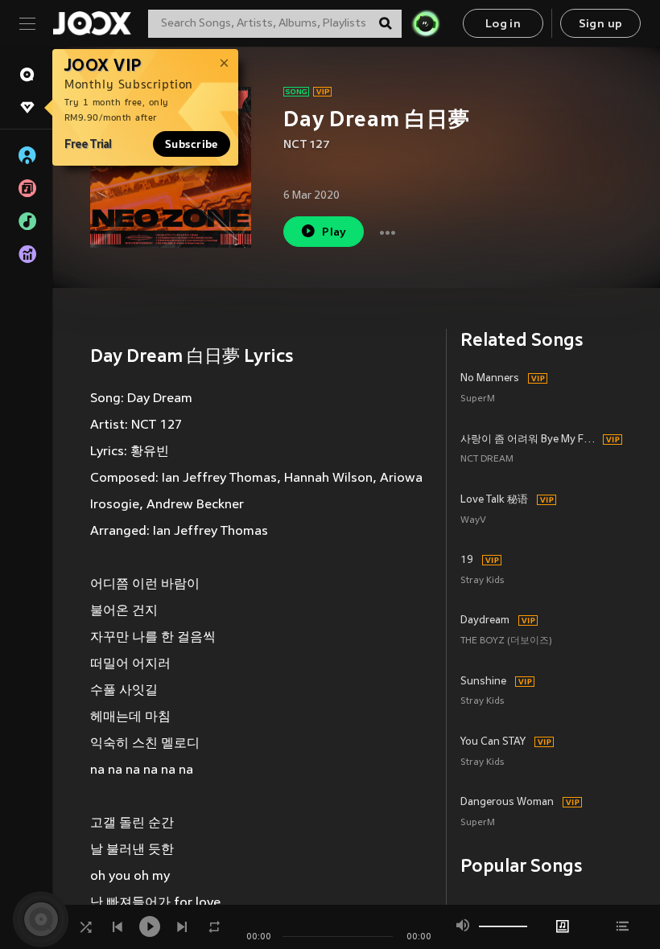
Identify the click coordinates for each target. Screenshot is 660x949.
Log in (503, 24)
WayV (473, 521)
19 (466, 560)
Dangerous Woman (507, 802)
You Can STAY (493, 742)
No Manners (489, 378)
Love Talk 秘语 (494, 500)
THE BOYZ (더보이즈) (506, 641)
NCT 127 (306, 145)
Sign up (601, 24)
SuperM (477, 399)
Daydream (484, 621)
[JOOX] (92, 23)
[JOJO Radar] (426, 23)
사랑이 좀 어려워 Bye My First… (529, 440)
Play (334, 233)
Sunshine (483, 682)
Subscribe (191, 144)
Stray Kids (482, 581)
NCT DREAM (487, 459)
